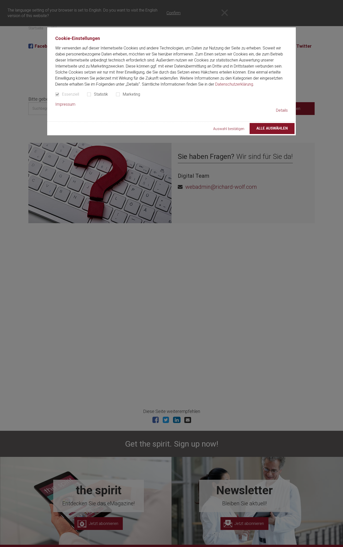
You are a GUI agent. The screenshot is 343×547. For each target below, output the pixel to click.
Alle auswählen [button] (272, 128)
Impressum (65, 104)
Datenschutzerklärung (234, 84)
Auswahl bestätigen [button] (228, 129)
